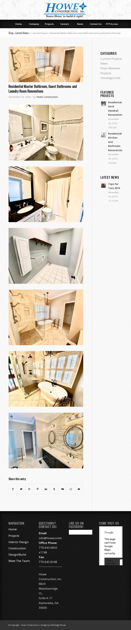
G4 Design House (58, 625)
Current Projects (40, 33)
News (104, 63)
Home (27, 33)
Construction (17, 548)
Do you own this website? (111, 563)
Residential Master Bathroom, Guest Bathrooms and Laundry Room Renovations (43, 88)
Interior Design (18, 542)
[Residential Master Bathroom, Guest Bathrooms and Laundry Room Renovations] (46, 64)
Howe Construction (47, 96)
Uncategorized (110, 78)
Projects (105, 73)
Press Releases (110, 68)
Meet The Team (19, 561)
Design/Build (17, 554)
